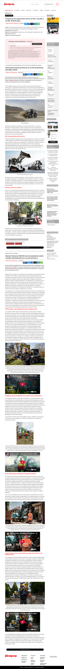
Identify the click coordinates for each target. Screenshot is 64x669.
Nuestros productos (33, 661)
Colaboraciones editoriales (43, 664)
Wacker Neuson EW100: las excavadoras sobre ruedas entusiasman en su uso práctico (52, 198)
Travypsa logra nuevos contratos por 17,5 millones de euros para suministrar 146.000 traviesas (52, 214)
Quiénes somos (32, 664)
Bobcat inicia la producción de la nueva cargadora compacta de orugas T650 (52, 190)
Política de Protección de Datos (27, 50)
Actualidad (17, 10)
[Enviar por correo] (25, 24)
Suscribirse (52, 141)
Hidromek (11, 80)
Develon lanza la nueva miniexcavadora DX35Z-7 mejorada (53, 206)
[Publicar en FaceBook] (29, 24)
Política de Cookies (42, 661)
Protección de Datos (42, 658)
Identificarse (24, 655)
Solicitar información (10, 243)
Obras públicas (9, 10)
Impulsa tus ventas (51, 254)
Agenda (41, 10)
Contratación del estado (14, 35)
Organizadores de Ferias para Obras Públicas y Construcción (53, 243)
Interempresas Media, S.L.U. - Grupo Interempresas (34, 667)
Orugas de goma (52, 56)
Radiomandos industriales (51, 101)
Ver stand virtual (18, 243)
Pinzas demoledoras (51, 68)
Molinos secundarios (51, 89)
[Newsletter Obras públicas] (55, 129)
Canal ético (32, 658)
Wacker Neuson (14, 268)
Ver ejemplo (29, 41)
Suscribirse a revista (24, 662)
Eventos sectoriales (51, 258)
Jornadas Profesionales (51, 253)
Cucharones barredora (51, 114)
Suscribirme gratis (37, 43)
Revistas (53, 10)
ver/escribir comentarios (25, 247)
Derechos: (14, 55)
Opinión (23, 10)
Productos (28, 10)
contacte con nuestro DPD (25, 56)
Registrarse (24, 657)
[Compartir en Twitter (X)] (32, 24)
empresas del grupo (32, 54)
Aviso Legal (19, 50)
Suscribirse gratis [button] (48, 4)
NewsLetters (24, 659)
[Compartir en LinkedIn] (35, 24)
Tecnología (35, 10)
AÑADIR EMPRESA (53, 656)
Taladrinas (51, 78)
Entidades (47, 10)
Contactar (33, 655)
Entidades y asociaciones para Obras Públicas (51, 238)
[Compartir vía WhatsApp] (38, 24)
